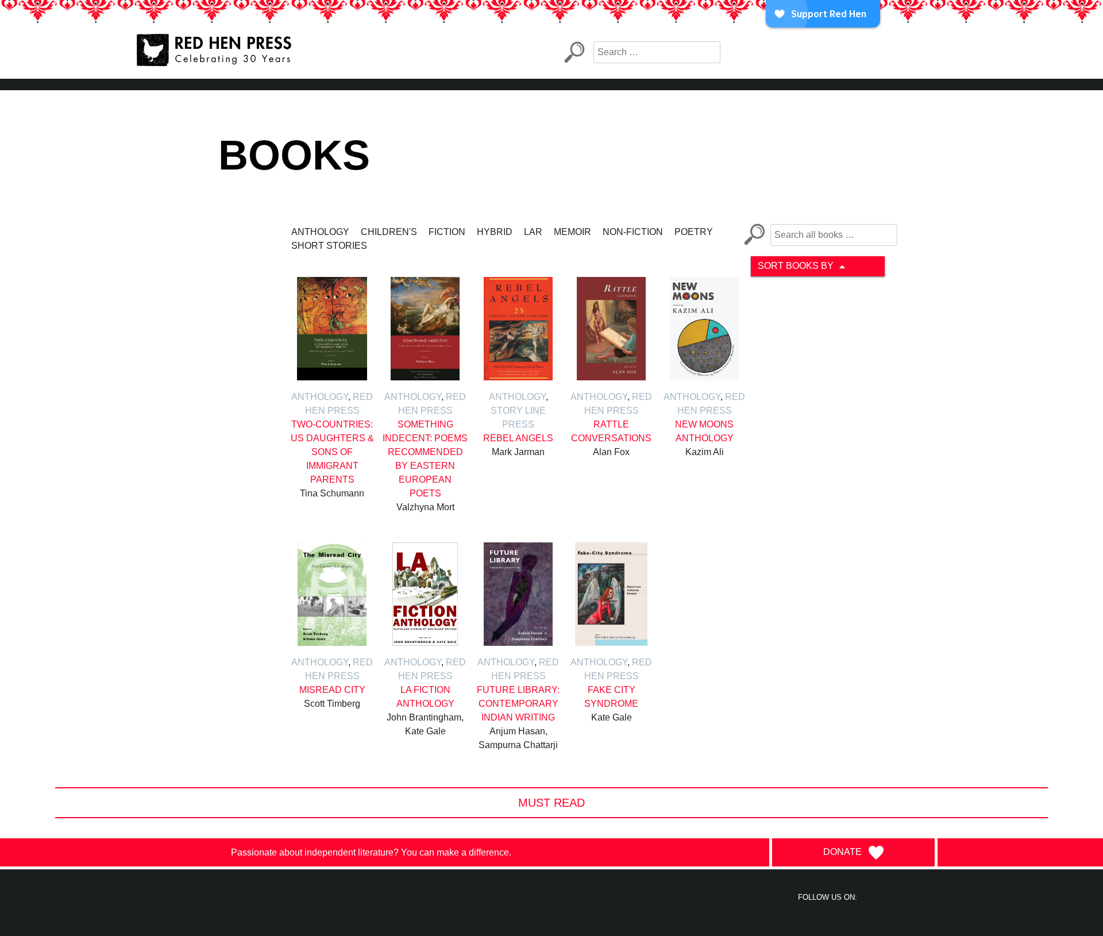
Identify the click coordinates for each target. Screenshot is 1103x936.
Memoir (572, 232)
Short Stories (329, 246)
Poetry (693, 232)
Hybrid (494, 232)
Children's (389, 232)
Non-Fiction (633, 232)
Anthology (320, 232)
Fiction (447, 232)
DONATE (842, 852)
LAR (533, 232)
